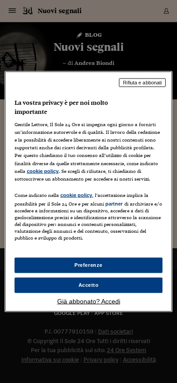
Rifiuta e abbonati (142, 82)
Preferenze (88, 265)
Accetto (89, 285)
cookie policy (43, 170)
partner (114, 203)
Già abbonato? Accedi (88, 300)
